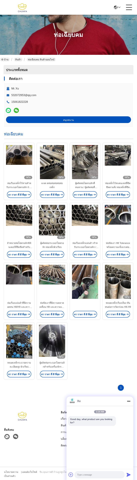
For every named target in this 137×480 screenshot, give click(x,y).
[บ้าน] (22, 419)
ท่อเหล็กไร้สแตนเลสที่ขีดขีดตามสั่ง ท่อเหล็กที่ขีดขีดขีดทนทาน (117, 187)
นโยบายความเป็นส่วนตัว (11, 474)
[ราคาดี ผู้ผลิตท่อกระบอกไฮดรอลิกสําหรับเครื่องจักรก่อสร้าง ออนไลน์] (52, 342)
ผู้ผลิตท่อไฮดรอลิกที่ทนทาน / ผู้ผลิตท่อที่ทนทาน (85, 187)
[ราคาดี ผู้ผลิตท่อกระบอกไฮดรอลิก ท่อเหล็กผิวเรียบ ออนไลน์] (52, 222)
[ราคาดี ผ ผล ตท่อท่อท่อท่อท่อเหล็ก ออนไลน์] (52, 162)
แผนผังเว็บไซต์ (29, 472)
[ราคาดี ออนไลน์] (85, 282)
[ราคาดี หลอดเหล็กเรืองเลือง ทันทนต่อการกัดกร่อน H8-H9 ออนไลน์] (118, 282)
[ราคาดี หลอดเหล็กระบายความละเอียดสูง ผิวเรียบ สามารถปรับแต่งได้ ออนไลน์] (19, 342)
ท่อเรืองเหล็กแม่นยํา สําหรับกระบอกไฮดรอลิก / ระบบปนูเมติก (85, 247)
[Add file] (70, 474)
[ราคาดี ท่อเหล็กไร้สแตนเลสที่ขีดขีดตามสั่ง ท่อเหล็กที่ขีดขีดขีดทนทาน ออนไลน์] (118, 162)
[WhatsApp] (8, 110)
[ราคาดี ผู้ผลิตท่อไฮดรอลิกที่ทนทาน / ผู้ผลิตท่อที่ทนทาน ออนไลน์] (85, 162)
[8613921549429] (7, 437)
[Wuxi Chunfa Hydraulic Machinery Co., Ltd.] (22, 7)
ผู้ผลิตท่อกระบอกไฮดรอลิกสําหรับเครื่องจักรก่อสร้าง (52, 366)
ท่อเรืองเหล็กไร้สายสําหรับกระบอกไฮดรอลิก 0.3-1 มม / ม (19, 187)
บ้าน (6, 59)
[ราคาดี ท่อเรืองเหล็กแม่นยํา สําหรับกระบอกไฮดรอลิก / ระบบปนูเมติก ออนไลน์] (85, 222)
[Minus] (129, 401)
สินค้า (18, 59)
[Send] (128, 474)
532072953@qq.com (23, 95)
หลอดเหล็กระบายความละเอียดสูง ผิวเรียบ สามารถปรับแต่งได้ (19, 366)
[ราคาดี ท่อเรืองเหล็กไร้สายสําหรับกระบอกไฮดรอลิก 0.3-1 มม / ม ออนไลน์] (19, 162)
